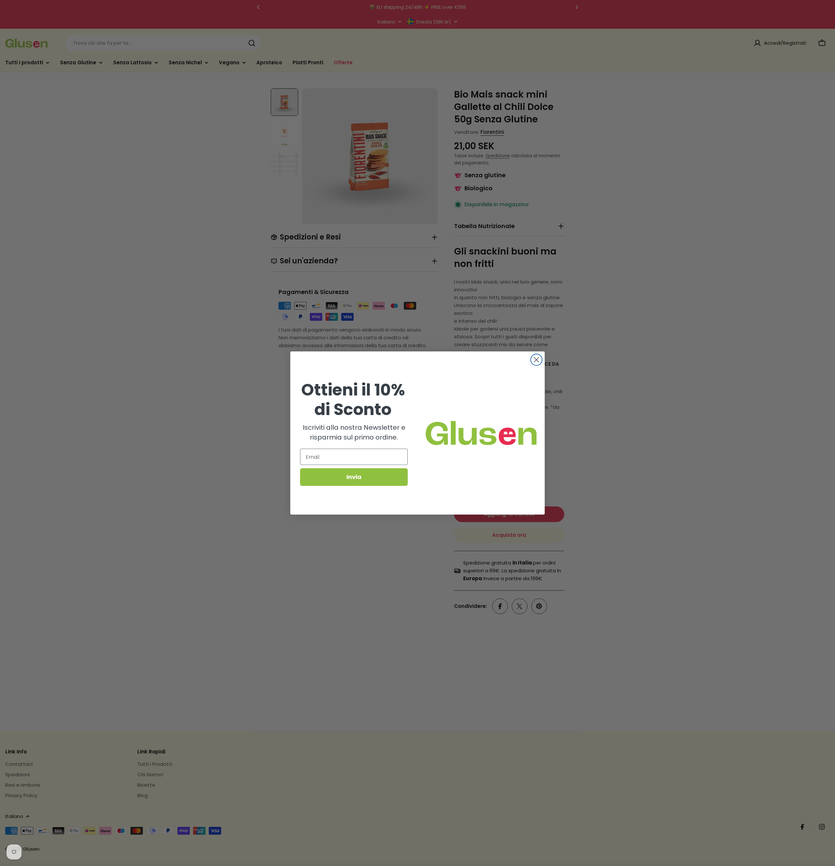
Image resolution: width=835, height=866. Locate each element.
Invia (353, 477)
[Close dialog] (536, 359)
